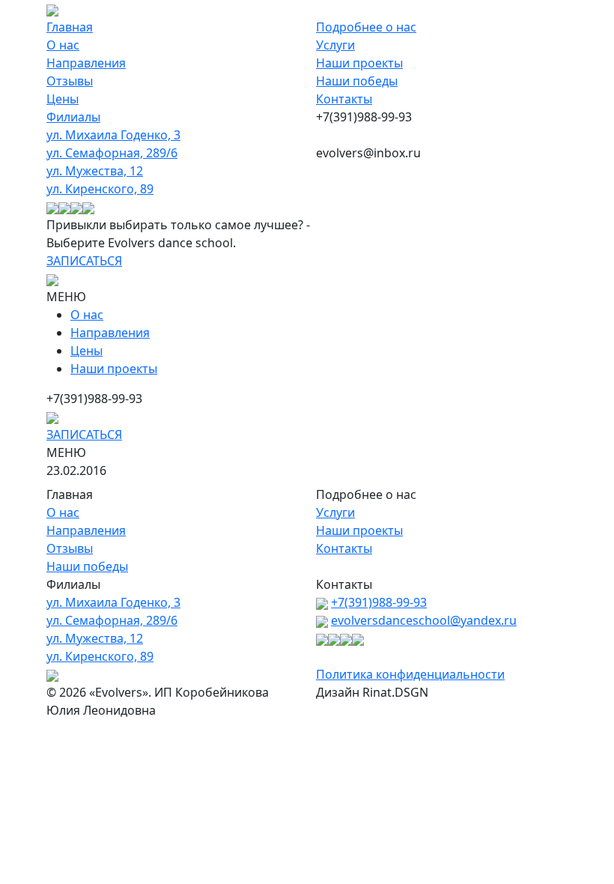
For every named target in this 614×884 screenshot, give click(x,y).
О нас (62, 45)
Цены (62, 99)
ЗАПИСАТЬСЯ (84, 260)
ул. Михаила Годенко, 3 (113, 135)
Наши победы (357, 81)
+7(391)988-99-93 (379, 602)
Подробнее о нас (366, 27)
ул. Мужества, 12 (94, 171)
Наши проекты (359, 63)
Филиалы (73, 117)
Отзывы (69, 81)
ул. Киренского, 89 (100, 189)
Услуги (335, 45)
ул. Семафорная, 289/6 (111, 153)
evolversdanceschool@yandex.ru (424, 620)
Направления (86, 63)
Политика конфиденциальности (410, 674)
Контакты (344, 99)
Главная (69, 27)
